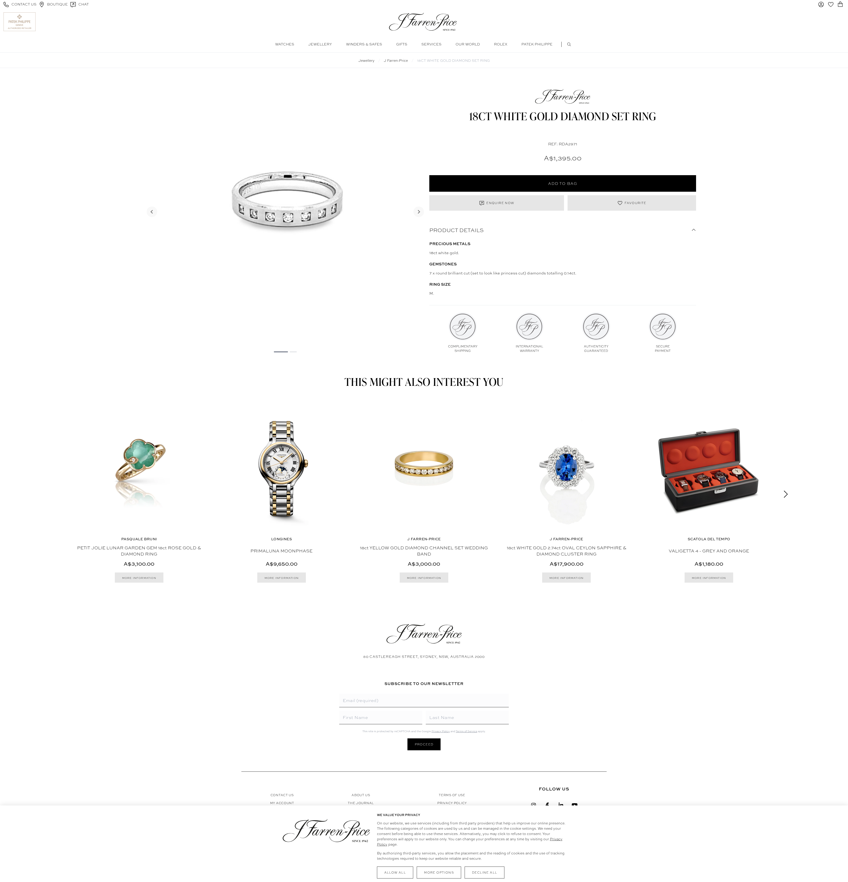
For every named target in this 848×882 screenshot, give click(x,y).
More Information (139, 578)
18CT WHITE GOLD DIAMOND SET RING (453, 60)
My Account (282, 803)
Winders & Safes (364, 44)
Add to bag (562, 183)
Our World (468, 44)
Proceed (424, 744)
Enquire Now (500, 203)
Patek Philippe (537, 44)
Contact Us (282, 795)
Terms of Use (452, 795)
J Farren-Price (396, 60)
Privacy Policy (441, 731)
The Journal (361, 803)
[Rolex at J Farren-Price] (827, 21)
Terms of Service (466, 731)
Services (431, 44)
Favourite (635, 203)
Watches (284, 44)
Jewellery (320, 44)
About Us (361, 795)
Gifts (401, 44)
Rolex (500, 44)
